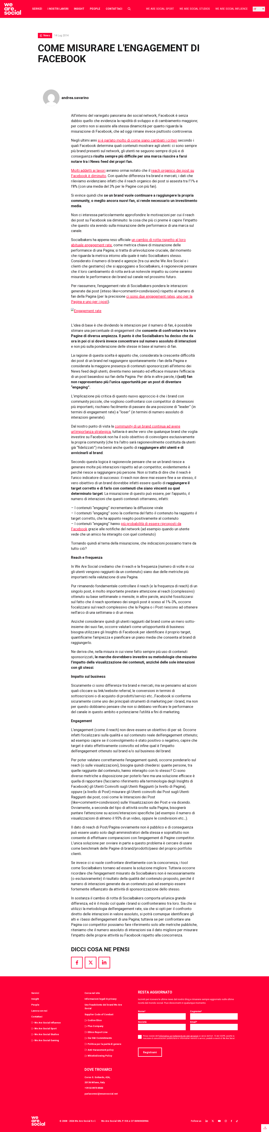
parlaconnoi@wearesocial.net (101, 1093)
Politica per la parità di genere (104, 1044)
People (95, 8)
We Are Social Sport (160, 8)
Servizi (37, 8)
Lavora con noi (39, 1010)
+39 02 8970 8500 (94, 1088)
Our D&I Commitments (100, 1038)
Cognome (196, 1011)
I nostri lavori (58, 8)
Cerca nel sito (92, 993)
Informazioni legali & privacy (100, 999)
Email (193, 1022)
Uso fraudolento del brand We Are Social (103, 1006)
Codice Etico (95, 1020)
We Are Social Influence (231, 8)
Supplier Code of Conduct (99, 1014)
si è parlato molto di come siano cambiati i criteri (137, 140)
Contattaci (114, 8)
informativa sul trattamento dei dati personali (179, 1036)
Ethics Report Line (98, 1032)
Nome (141, 1011)
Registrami (150, 1052)
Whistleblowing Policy (100, 1055)
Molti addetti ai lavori (88, 170)
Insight (79, 8)
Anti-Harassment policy (100, 1049)
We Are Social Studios (195, 8)
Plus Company (95, 1026)
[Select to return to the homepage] (9, 9)
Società (142, 1022)
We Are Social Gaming (46, 1040)
